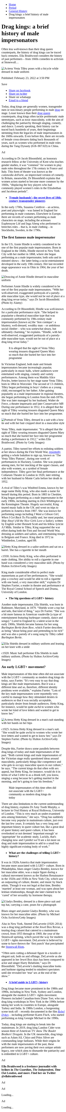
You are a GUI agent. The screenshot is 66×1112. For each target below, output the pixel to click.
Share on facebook (19, 90)
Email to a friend (18, 100)
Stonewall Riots (15, 946)
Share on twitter (18, 93)
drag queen (43, 113)
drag (57, 109)
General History (18, 11)
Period (12, 7)
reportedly (55, 452)
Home (12, 4)
